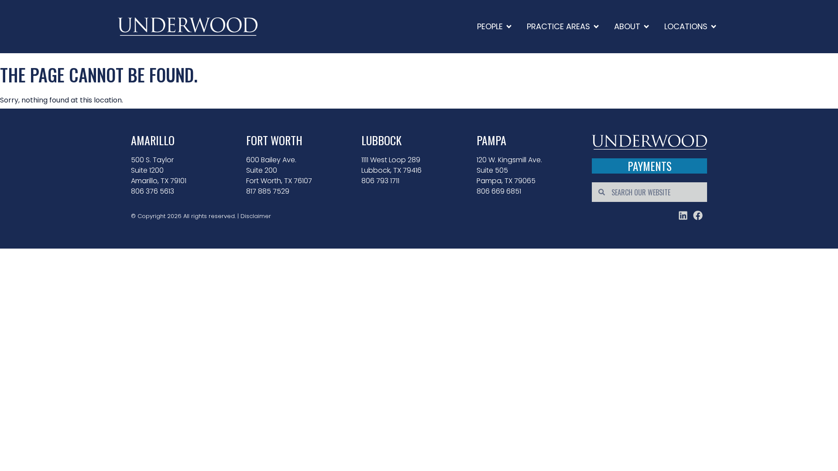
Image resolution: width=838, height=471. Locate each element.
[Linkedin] (683, 215)
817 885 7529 (267, 191)
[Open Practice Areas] (596, 26)
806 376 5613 (152, 191)
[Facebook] (698, 215)
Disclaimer (255, 216)
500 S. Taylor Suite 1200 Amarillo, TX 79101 (158, 170)
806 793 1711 (380, 181)
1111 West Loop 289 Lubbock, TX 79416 (391, 165)
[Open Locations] (714, 26)
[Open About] (646, 26)
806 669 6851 (499, 191)
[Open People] (509, 26)
